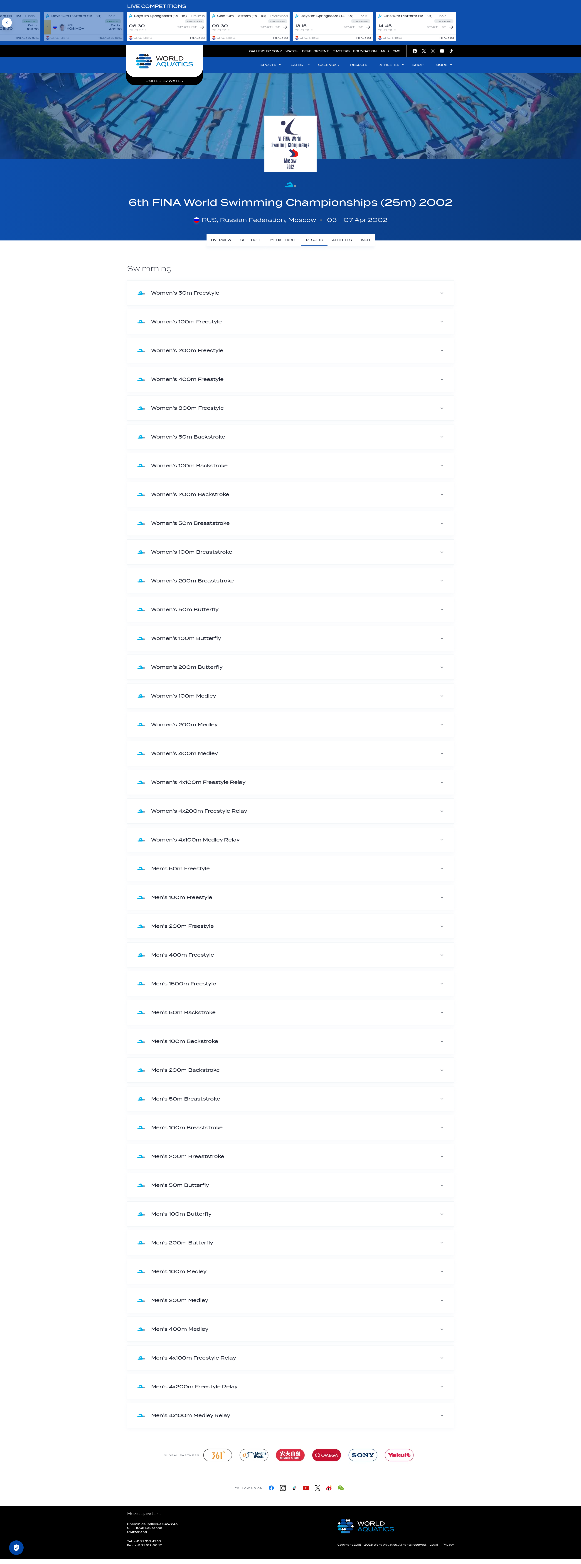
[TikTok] (294, 1488)
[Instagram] (283, 1488)
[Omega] (326, 1455)
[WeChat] (341, 1488)
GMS (396, 51)
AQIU (384, 51)
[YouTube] (306, 1488)
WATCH (292, 51)
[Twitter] (317, 1488)
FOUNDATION (365, 51)
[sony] (363, 1455)
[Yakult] (399, 1455)
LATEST (298, 65)
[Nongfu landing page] (290, 1455)
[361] (218, 1455)
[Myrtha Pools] (254, 1455)
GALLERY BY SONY (265, 51)
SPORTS (268, 65)
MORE (441, 65)
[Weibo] (329, 1488)
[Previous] (7, 23)
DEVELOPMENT (315, 51)
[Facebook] (271, 1488)
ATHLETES (389, 65)
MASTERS (341, 51)
